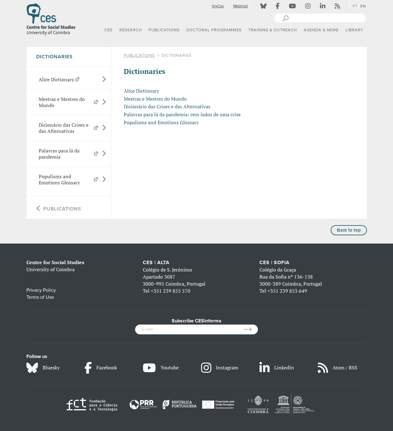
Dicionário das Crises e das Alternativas (167, 106)
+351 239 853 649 (287, 290)
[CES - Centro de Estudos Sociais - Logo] (51, 18)
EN (363, 6)
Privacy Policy (41, 290)
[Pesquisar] (285, 17)
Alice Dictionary (141, 90)
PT (355, 6)
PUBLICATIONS (139, 55)
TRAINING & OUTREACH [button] (272, 30)
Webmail (240, 6)
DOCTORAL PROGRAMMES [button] (214, 30)
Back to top (349, 230)
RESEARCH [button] (130, 30)
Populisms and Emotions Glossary (161, 122)
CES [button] (108, 30)
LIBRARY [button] (354, 30)
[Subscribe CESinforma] (250, 329)
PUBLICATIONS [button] (164, 30)
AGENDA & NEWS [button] (321, 30)
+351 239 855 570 (170, 290)
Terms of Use (40, 297)
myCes (218, 6)
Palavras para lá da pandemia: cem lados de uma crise (182, 114)
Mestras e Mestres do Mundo (155, 98)
